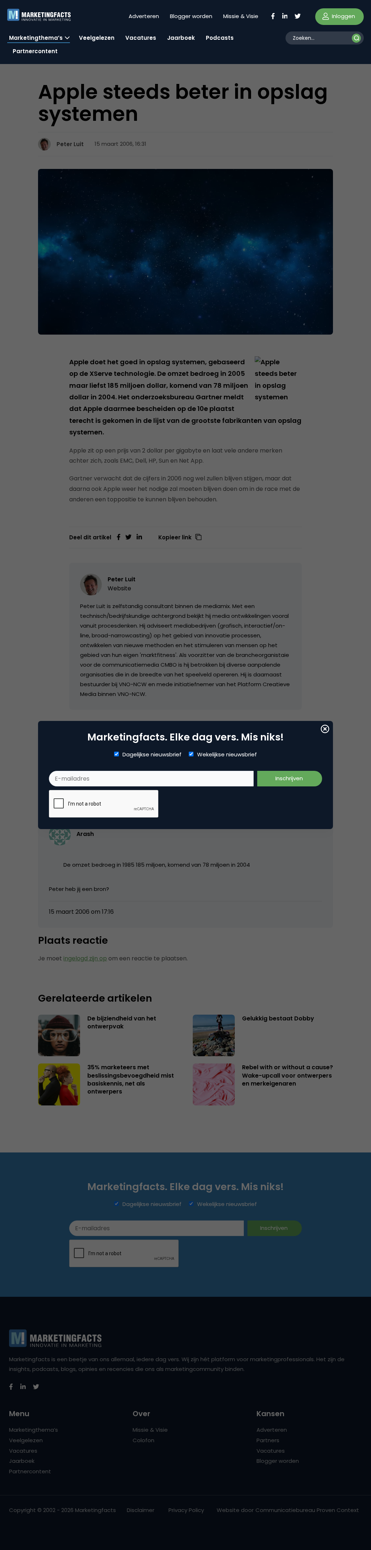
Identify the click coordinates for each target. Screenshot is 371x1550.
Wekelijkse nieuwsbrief (227, 754)
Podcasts (220, 38)
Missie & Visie (240, 16)
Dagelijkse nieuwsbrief (152, 754)
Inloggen (342, 16)
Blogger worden (191, 16)
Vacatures (140, 38)
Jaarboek (181, 38)
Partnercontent (35, 51)
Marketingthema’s (36, 38)
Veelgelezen (96, 38)
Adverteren (144, 16)
